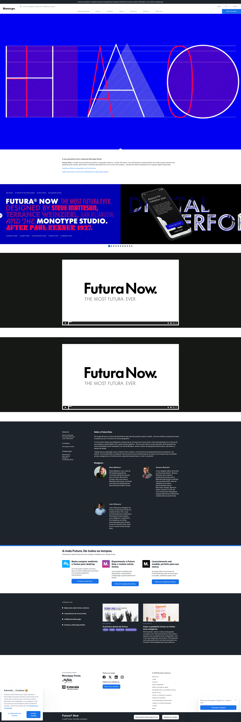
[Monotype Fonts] (70, 676)
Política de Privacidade (158, 698)
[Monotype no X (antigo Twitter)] (110, 677)
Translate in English (218, 707)
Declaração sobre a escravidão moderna (164, 690)
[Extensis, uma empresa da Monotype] (70, 688)
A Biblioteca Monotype (72, 619)
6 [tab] (120, 246)
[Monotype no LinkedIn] (116, 677)
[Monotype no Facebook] (104, 677)
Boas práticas (107, 623)
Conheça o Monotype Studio (74, 625)
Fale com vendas (231, 11)
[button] (226, 6)
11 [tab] (132, 246)
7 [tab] (123, 246)
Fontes (98, 11)
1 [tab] (109, 246)
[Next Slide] (240, 215)
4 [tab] (116, 246)
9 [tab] (127, 246)
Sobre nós (159, 11)
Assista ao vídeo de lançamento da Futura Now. (79, 168)
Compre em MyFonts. (85, 581)
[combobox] (37, 6)
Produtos (109, 11)
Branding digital (131, 629)
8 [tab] (125, 246)
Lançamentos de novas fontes (75, 613)
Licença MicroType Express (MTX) (162, 700)
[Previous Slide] (1, 215)
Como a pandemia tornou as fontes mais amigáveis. (159, 627)
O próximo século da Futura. (115, 626)
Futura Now (120, 629)
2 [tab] (111, 246)
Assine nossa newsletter (111, 686)
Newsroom (155, 677)
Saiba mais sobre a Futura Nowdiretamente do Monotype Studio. (85, 172)
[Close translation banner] (235, 700)
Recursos (133, 11)
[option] (226, 6)
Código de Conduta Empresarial (161, 703)
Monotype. (9, 8)
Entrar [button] (234, 6)
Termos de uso (156, 692)
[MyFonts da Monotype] (70, 681)
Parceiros (145, 11)
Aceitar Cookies (34, 714)
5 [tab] (118, 246)
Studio (121, 11)
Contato (154, 706)
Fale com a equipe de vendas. (125, 584)
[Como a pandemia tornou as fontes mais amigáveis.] (161, 621)
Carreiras (155, 682)
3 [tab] (114, 246)
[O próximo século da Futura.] (120, 621)
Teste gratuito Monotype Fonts (146, 717)
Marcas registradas (157, 685)
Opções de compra (170, 717)
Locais (154, 679)
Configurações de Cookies (14, 714)
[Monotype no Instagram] (122, 677)
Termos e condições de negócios (162, 695)
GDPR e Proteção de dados (160, 687)
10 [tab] (129, 246)
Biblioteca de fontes (84, 11)
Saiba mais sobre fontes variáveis (76, 608)
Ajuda (218, 6)
